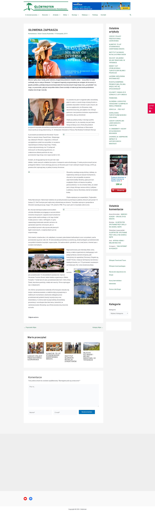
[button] (38, 15)
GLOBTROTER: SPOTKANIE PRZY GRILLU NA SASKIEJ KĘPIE (117, 224)
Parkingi (95, 15)
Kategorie (112, 310)
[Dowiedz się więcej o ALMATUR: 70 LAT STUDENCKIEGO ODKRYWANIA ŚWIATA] (54, 346)
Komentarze (32, 33)
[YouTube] (25, 498)
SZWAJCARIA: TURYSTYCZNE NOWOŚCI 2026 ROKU (117, 115)
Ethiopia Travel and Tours (117, 260)
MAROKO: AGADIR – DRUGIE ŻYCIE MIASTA (118, 216)
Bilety (65, 15)
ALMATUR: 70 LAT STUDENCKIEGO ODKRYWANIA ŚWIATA (53, 356)
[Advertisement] (77, 462)
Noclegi (74, 15)
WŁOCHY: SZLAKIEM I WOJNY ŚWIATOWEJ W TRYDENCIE (89, 356)
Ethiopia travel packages (117, 266)
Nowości (45, 15)
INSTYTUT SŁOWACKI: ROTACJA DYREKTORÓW (71, 358)
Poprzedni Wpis (30, 327)
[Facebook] (30, 498)
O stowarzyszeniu (31, 15)
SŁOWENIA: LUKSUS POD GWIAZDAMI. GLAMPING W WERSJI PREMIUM (118, 103)
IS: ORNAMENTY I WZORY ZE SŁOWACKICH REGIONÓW (117, 131)
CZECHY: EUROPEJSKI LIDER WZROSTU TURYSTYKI (116, 123)
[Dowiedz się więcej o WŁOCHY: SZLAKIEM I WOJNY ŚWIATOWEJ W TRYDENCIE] (91, 346)
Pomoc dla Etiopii (115, 289)
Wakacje (85, 15)
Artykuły (55, 15)
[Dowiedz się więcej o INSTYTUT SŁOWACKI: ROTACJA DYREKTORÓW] (73, 348)
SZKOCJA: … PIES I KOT (117, 109)
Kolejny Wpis (98, 327)
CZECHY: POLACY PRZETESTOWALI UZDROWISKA (35, 358)
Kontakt (103, 15)
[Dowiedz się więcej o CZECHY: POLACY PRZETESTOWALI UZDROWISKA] (36, 348)
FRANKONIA (113, 98)
